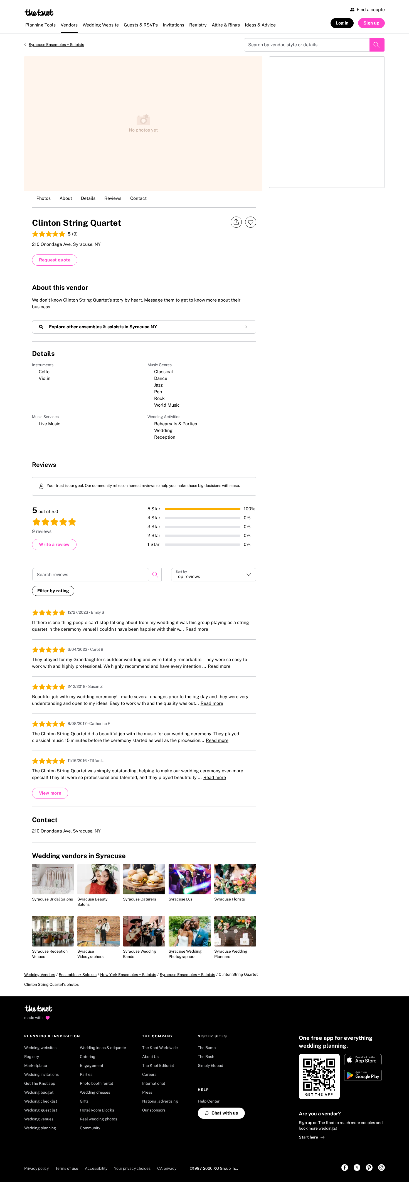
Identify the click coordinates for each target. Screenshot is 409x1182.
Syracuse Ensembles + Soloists (56, 44)
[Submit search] (377, 45)
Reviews (112, 198)
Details (88, 198)
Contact (138, 198)
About (66, 198)
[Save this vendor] (250, 222)
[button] (214, 574)
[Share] (236, 222)
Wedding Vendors (39, 974)
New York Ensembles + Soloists (128, 974)
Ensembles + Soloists (78, 974)
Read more (197, 629)
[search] (155, 574)
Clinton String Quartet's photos (51, 984)
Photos (43, 198)
